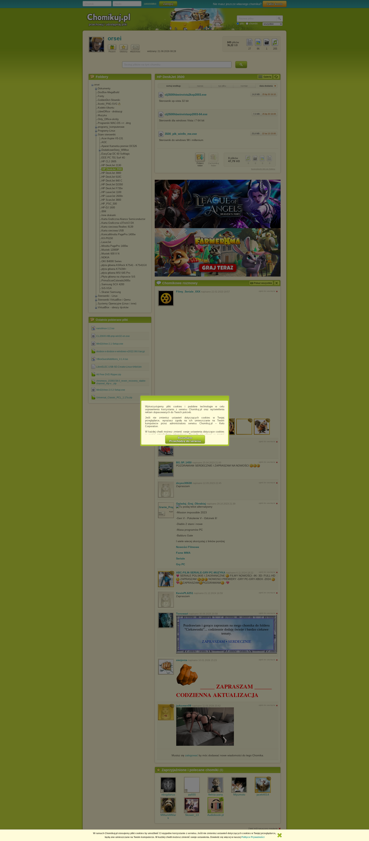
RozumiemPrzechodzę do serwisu (185, 439)
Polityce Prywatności (252, 837)
